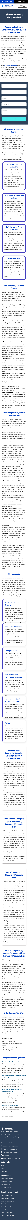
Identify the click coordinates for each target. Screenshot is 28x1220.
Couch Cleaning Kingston (7, 1201)
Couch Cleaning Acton (6, 1204)
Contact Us (4, 1171)
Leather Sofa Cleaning (6, 1181)
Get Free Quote (7, 1)
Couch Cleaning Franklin (7, 1198)
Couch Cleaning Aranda (7, 1212)
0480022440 (21, 1)
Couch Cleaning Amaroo (7, 1209)
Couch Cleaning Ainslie (7, 1206)
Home (2, 1165)
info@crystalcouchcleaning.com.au (11, 1158)
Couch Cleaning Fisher (7, 1195)
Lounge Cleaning (5, 1184)
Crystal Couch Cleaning (10, 65)
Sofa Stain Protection (6, 1187)
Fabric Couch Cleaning (7, 1178)
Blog (2, 1168)
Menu (21, 6)
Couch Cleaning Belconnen (8, 1215)
